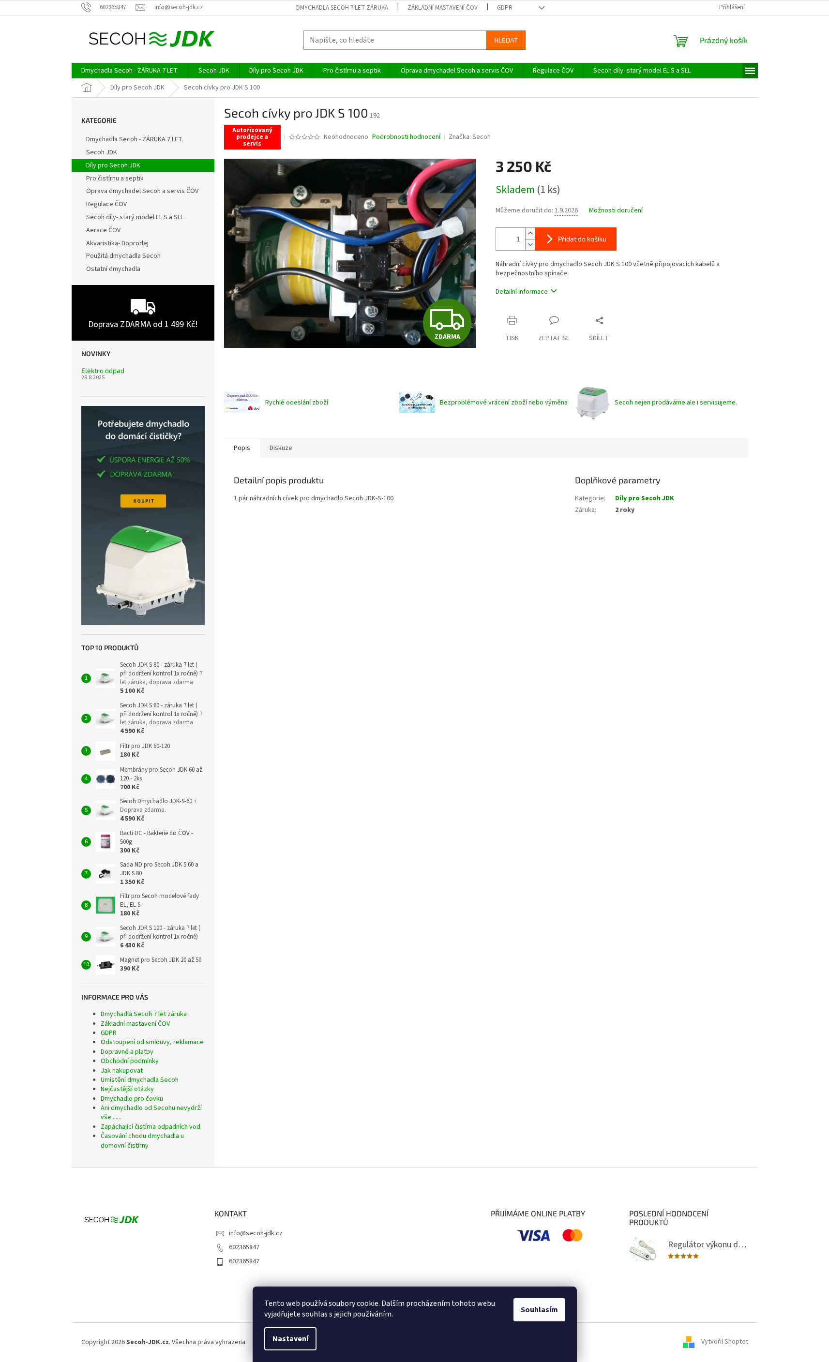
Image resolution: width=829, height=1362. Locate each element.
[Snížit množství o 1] (530, 244)
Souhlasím (539, 1309)
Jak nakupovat (122, 1071)
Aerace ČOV (103, 230)
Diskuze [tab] (281, 448)
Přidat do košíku (582, 239)
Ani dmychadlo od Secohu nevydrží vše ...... (151, 1112)
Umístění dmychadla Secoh (140, 1080)
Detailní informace (522, 292)
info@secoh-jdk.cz (256, 1233)
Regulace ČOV (106, 204)
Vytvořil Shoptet (724, 1342)
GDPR (504, 7)
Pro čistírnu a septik (115, 178)
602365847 (244, 1247)
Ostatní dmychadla (113, 269)
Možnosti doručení (616, 210)
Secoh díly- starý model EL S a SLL (134, 217)
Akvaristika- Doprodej (117, 243)
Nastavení (290, 1338)
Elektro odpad (102, 370)
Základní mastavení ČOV (442, 7)
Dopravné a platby (127, 1052)
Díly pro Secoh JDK (113, 165)
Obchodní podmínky (130, 1061)
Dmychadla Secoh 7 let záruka (342, 7)
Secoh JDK (101, 152)
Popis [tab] (242, 448)
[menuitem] (130, 70)
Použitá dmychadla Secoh (123, 256)
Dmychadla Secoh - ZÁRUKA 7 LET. (134, 139)
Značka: (470, 137)
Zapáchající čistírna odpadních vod (150, 1127)
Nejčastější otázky (127, 1089)
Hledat (506, 40)
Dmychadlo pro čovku (132, 1099)
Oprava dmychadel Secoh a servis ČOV (142, 191)
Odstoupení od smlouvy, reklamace (152, 1042)
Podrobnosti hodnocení (406, 137)
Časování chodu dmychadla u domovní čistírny (142, 1140)
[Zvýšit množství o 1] (530, 233)
